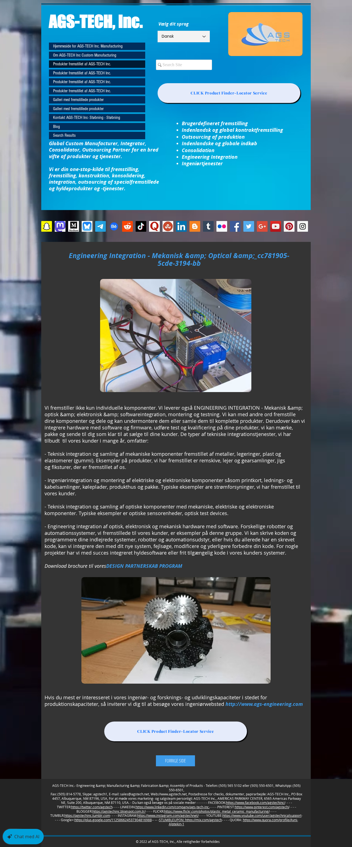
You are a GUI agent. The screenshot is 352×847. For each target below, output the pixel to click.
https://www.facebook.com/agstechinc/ (255, 802)
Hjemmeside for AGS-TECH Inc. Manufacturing (88, 46)
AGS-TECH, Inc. (96, 21)
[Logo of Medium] (73, 226)
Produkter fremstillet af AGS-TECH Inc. (82, 64)
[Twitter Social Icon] (248, 226)
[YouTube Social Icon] (275, 226)
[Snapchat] (46, 226)
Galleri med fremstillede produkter (78, 99)
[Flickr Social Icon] (221, 226)
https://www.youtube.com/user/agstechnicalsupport (261, 815)
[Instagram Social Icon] (302, 226)
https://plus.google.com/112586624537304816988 (113, 820)
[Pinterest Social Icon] (289, 226)
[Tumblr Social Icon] (208, 226)
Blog (56, 126)
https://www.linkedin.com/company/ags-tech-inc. (173, 807)
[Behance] (114, 226)
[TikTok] (141, 226)
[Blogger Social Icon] (194, 226)
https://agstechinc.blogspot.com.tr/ (118, 811)
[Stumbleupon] (168, 226)
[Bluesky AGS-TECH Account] (87, 226)
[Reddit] (127, 226)
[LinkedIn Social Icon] (181, 226)
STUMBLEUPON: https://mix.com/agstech (190, 820)
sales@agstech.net (134, 794)
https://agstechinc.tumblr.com (87, 815)
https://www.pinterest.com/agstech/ (262, 807)
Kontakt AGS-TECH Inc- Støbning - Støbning (86, 117)
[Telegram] (100, 226)
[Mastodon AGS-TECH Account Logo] (60, 226)
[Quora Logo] (154, 226)
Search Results (64, 135)
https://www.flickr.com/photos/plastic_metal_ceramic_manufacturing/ (217, 811)
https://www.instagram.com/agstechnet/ (168, 815)
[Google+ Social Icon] (262, 226)
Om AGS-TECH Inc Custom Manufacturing (84, 55)
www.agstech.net (174, 794)
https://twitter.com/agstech (91, 807)
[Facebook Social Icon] (235, 226)
